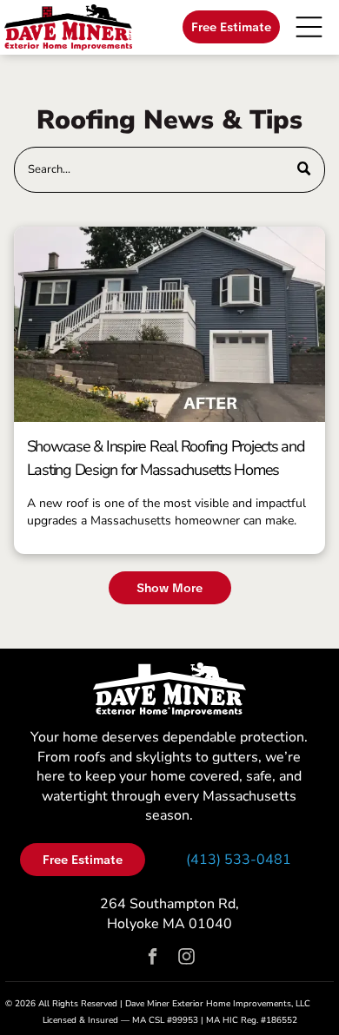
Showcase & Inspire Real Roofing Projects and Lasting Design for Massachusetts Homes (166, 458)
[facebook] (152, 958)
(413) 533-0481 (238, 859)
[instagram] (186, 958)
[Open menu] (309, 27)
